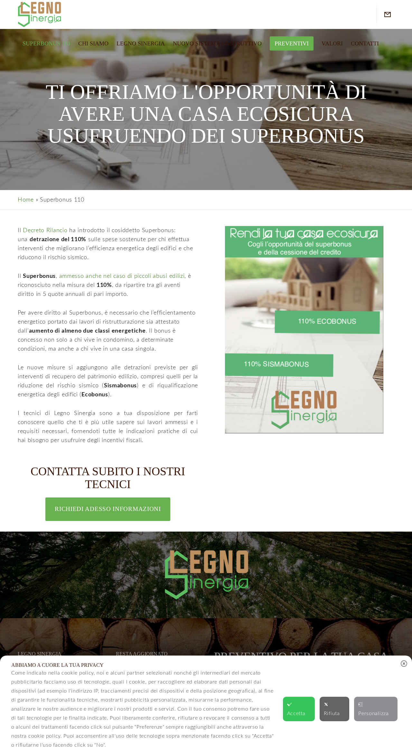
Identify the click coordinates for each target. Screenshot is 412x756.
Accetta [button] (296, 713)
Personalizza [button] (373, 713)
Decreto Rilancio (45, 230)
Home (26, 200)
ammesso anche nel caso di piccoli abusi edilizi (122, 276)
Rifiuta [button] (332, 713)
